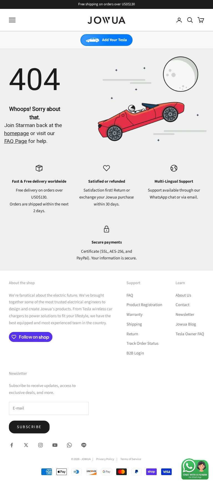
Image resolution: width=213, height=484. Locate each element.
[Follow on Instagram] (40, 445)
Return (132, 334)
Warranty (134, 314)
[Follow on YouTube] (55, 445)
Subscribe (29, 427)
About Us (183, 295)
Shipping (134, 324)
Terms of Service (130, 459)
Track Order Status (142, 343)
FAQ (129, 295)
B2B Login (135, 353)
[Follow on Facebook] (11, 445)
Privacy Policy (105, 459)
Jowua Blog (186, 324)
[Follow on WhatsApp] (69, 445)
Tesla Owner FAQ (190, 334)
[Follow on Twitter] (26, 445)
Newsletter (185, 314)
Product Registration (144, 305)
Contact (182, 305)
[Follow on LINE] (84, 445)
